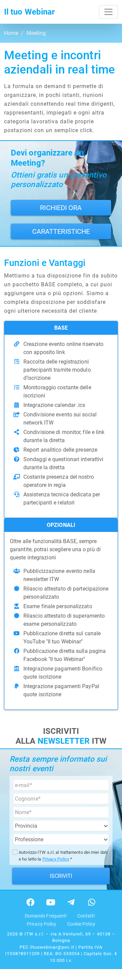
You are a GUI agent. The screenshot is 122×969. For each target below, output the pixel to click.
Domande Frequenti (46, 916)
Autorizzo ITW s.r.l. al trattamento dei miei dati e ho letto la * (63, 855)
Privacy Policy (55, 859)
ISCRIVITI (61, 876)
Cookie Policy (81, 924)
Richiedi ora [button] (61, 208)
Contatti (86, 916)
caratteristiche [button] (61, 231)
